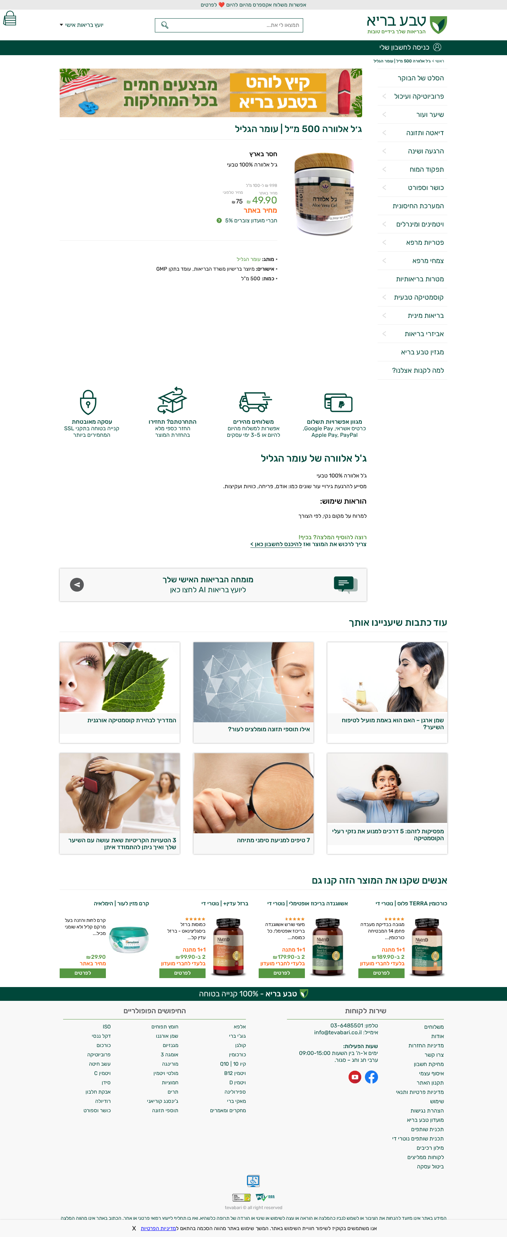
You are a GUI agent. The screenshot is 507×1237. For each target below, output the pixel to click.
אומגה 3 (169, 1055)
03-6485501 (346, 1025)
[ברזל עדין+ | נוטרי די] (227, 947)
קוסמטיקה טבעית (419, 297)
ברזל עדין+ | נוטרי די (224, 903)
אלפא (240, 1027)
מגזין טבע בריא (422, 352)
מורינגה (170, 1064)
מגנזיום (170, 1045)
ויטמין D (237, 1082)
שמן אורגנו (167, 1036)
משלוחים (434, 1027)
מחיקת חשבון (429, 1064)
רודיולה (103, 1101)
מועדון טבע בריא (425, 1120)
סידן (106, 1082)
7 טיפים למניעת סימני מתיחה (273, 840)
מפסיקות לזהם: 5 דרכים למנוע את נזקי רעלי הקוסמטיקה (388, 835)
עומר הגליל (249, 259)
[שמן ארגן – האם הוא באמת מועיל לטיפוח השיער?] (387, 710)
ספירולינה (235, 1092)
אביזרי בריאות (424, 334)
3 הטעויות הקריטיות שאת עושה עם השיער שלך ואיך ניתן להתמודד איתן (122, 844)
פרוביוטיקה (99, 1055)
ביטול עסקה (430, 1166)
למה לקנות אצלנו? (418, 370)
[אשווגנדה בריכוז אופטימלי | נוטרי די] (327, 947)
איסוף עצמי (431, 1073)
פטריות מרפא (425, 242)
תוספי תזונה (165, 1110)
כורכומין (237, 1055)
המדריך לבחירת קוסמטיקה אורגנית (131, 720)
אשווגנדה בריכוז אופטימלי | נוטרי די (307, 903)
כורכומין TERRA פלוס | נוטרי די (411, 903)
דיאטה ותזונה (425, 133)
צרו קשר (434, 1055)
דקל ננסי (101, 1036)
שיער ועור (430, 114)
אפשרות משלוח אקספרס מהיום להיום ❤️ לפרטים (253, 5)
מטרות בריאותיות (420, 279)
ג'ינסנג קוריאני (162, 1101)
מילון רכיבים (430, 1148)
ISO (107, 1027)
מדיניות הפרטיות (158, 1228)
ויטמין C (102, 1073)
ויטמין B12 (235, 1073)
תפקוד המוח (427, 169)
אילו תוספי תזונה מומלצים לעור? (269, 729)
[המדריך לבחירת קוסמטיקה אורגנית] (120, 710)
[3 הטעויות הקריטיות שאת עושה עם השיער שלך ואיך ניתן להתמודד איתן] (120, 831)
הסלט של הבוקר (421, 78)
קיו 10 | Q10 (233, 1064)
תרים (173, 1092)
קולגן (240, 1045)
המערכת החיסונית (418, 206)
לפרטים (381, 973)
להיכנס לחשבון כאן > (276, 544)
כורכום (104, 1045)
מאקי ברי (236, 1101)
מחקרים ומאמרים (228, 1110)
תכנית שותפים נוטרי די (418, 1138)
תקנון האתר (430, 1082)
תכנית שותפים (427, 1129)
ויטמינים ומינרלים (420, 224)
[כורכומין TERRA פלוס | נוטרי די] (426, 947)
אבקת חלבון (98, 1092)
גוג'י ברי (237, 1036)
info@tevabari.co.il (338, 1032)
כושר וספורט (426, 187)
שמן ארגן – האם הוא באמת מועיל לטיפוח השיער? (393, 724)
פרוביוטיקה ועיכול (419, 96)
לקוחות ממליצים (425, 1157)
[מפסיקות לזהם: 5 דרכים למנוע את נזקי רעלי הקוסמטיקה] (387, 821)
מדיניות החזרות (426, 1045)
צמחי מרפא (428, 261)
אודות (437, 1036)
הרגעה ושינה (426, 151)
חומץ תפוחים (164, 1027)
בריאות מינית (426, 315)
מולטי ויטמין (165, 1073)
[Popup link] (324, 196)
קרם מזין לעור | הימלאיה (121, 903)
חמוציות (170, 1082)
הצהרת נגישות (427, 1110)
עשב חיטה (100, 1064)
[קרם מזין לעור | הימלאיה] (128, 947)
